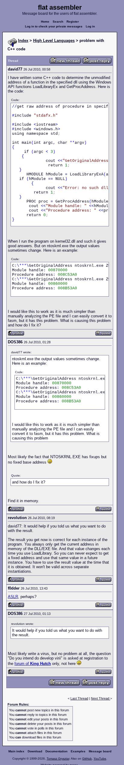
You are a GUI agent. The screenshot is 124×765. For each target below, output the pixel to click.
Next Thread (100, 698)
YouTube (100, 758)
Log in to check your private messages (53, 26)
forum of (32, 663)
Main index (16, 751)
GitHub (87, 758)
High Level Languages (54, 40)
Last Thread (79, 698)
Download (35, 751)
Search (58, 21)
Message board (100, 751)
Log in (90, 26)
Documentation (56, 751)
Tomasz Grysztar (58, 758)
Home (45, 21)
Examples (78, 751)
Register (73, 21)
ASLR (13, 596)
